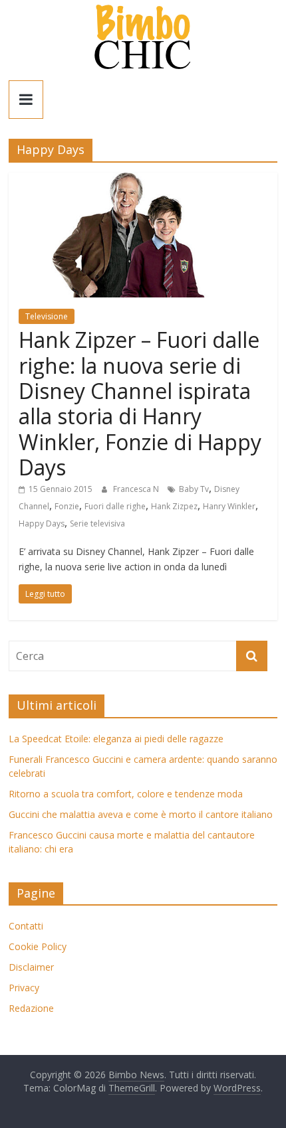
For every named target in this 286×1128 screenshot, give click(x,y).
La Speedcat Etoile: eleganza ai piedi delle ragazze (116, 738)
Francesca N (137, 489)
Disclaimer (31, 967)
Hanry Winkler (229, 506)
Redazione (31, 1008)
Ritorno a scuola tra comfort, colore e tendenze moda (126, 793)
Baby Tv (194, 489)
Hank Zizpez (174, 506)
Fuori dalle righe (115, 506)
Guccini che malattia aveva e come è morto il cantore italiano (141, 814)
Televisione (46, 316)
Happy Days (42, 523)
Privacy (24, 987)
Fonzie (67, 506)
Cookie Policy (38, 946)
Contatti (26, 926)
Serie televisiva (97, 523)
